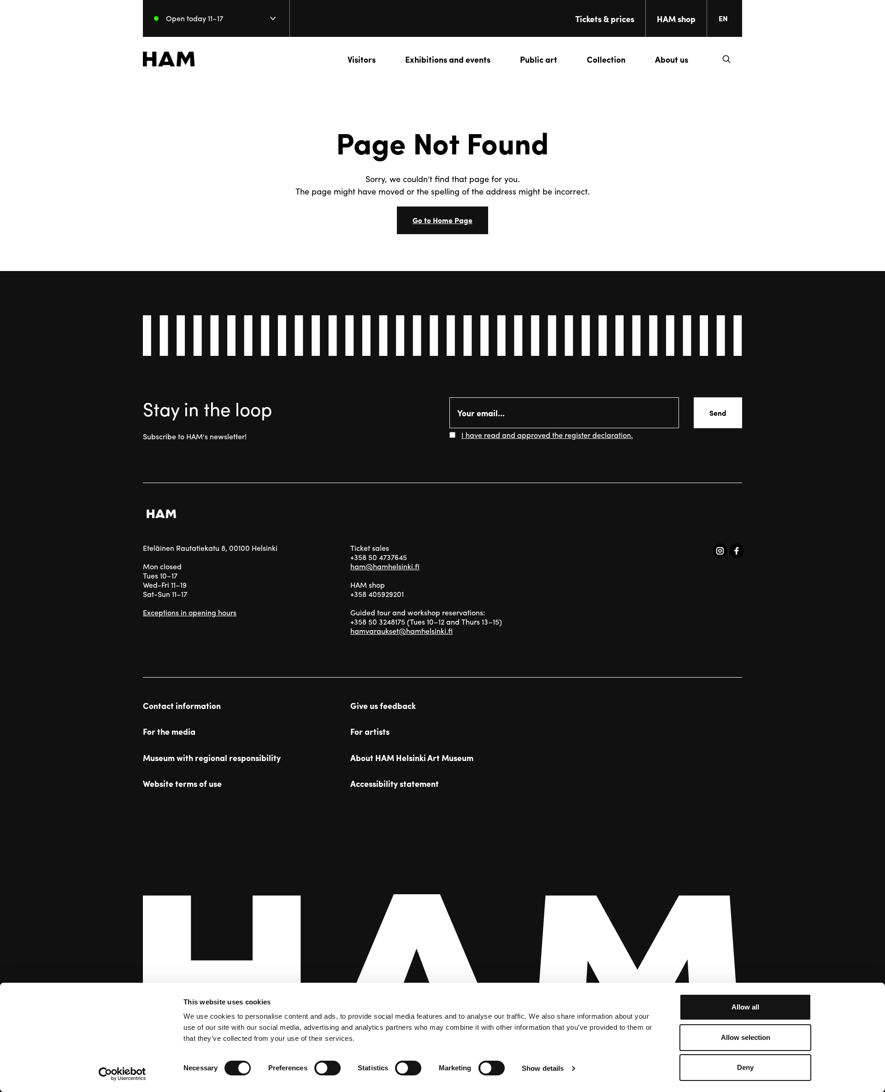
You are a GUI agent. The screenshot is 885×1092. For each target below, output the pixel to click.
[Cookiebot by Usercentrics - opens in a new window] (122, 1074)
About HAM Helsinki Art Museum (411, 758)
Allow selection (745, 1037)
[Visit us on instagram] (720, 550)
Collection (606, 59)
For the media (169, 731)
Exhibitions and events (447, 59)
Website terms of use (182, 784)
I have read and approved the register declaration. (547, 435)
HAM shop (676, 18)
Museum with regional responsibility (212, 758)
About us (671, 59)
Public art (538, 59)
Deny (745, 1067)
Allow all (745, 1007)
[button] (726, 59)
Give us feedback (383, 706)
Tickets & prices (604, 18)
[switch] (327, 1068)
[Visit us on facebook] (736, 550)
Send (717, 412)
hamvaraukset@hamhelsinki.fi (401, 631)
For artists (369, 731)
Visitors (362, 59)
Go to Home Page (442, 220)
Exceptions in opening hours (189, 612)
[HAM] (169, 59)
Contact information (182, 706)
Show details (543, 1068)
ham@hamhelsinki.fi (384, 566)
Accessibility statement (394, 784)
